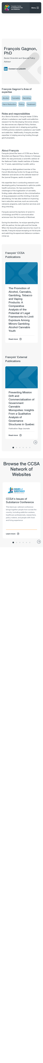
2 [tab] (16, 448)
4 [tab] (23, 448)
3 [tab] (20, 448)
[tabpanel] (21, 302)
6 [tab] (30, 448)
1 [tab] (13, 448)
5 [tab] (26, 448)
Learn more (10, 534)
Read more (13, 339)
